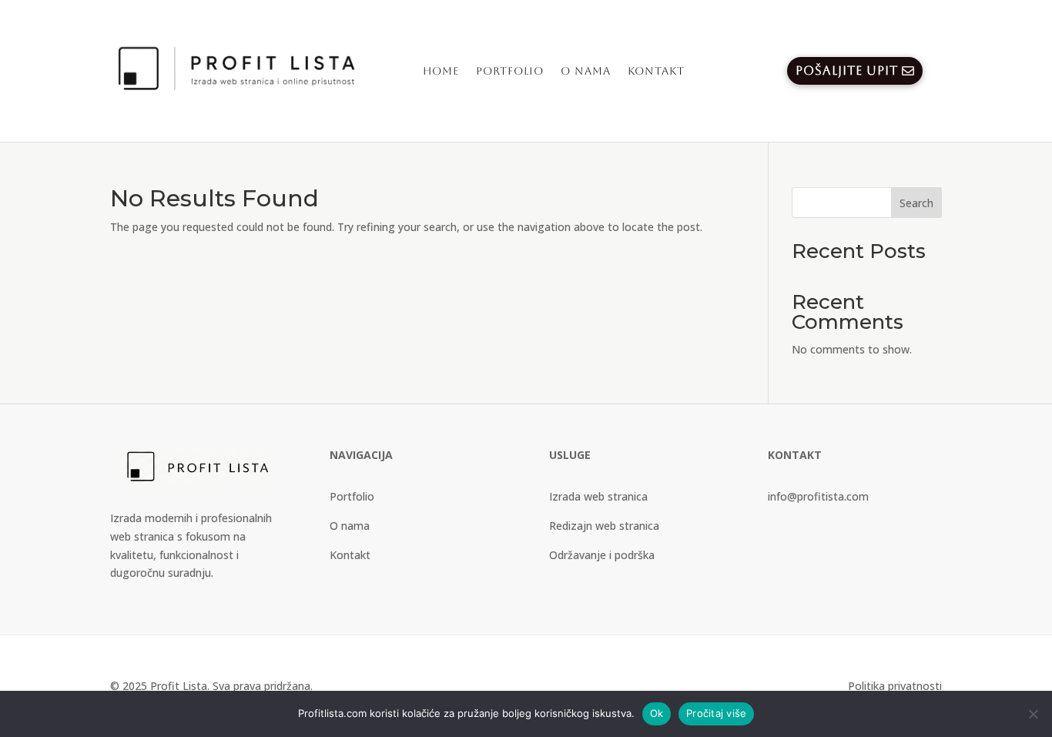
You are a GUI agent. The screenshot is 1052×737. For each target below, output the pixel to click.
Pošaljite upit (847, 70)
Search (916, 203)
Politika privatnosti (895, 685)
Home (441, 71)
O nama (586, 71)
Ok (657, 713)
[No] (1032, 714)
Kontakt (656, 71)
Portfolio (510, 71)
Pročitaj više (716, 713)
